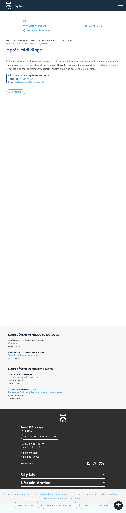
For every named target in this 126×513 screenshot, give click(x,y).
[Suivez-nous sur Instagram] (94, 463)
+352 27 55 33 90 (27, 78)
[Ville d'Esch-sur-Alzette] (63, 418)
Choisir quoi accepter (59, 505)
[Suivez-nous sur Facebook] (88, 463)
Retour (17, 92)
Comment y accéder (36, 26)
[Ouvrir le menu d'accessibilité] (118, 505)
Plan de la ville (31, 456)
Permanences (30, 452)
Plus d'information (96, 505)
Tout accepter (26, 505)
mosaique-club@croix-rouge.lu (29, 81)
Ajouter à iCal (96, 26)
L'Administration (35, 482)
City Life (28, 474)
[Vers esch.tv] (102, 463)
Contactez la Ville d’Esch (40, 436)
